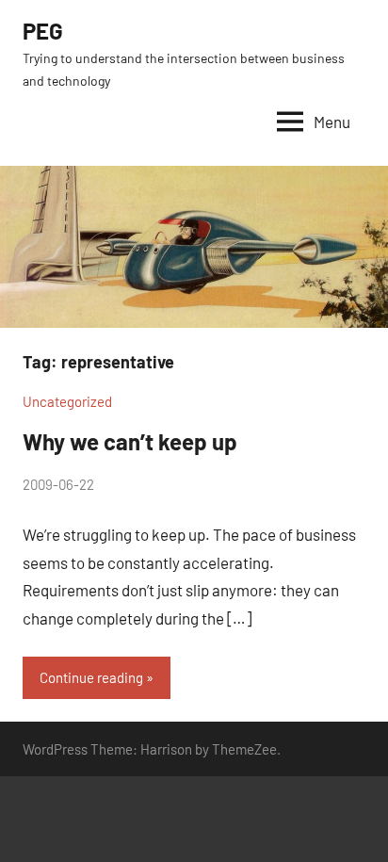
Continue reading (91, 677)
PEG (43, 30)
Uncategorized (67, 401)
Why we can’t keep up (130, 441)
